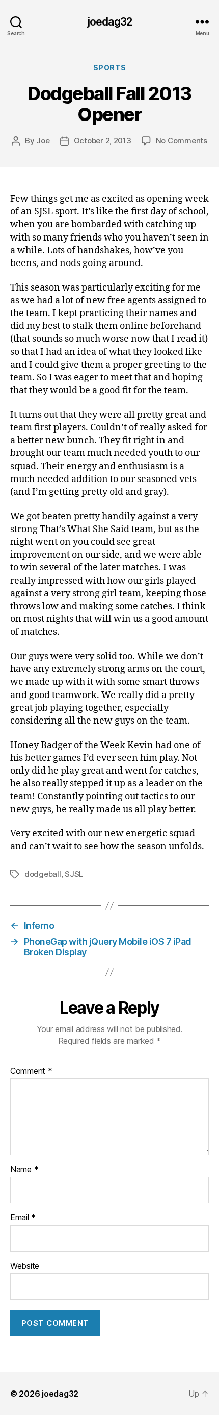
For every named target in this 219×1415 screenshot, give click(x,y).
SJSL (74, 874)
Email (23, 1217)
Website (24, 1266)
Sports (109, 67)
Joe (42, 141)
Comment (31, 1071)
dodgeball (42, 874)
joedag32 (109, 21)
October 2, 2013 (102, 141)
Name (24, 1169)
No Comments (181, 141)
